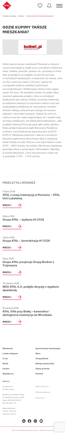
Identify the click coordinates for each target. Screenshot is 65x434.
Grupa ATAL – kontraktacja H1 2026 (26, 239)
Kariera (6, 368)
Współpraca (8, 373)
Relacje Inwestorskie (44, 363)
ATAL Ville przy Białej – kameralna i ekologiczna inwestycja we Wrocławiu (27, 312)
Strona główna (9, 16)
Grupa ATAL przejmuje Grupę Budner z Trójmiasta (28, 262)
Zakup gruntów (42, 368)
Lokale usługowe (10, 353)
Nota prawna (39, 398)
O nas (5, 358)
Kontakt (39, 373)
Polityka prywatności (42, 392)
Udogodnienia (41, 358)
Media (21, 16)
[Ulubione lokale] (40, 5)
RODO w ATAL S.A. (42, 386)
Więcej (7, 205)
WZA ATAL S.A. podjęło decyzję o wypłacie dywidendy (31, 287)
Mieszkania (8, 348)
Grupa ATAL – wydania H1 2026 (23, 218)
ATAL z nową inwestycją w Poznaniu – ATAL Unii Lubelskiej (31, 195)
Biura (37, 353)
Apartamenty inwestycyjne (47, 348)
